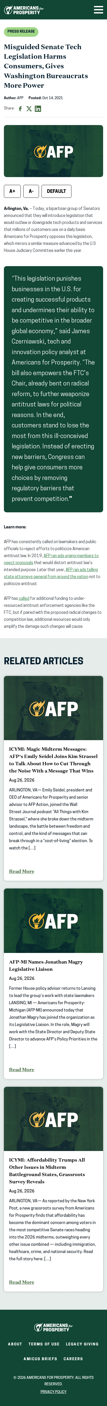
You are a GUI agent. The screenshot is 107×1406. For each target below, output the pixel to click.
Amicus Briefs (40, 1361)
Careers (73, 1361)
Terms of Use (44, 1344)
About (15, 1344)
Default (56, 192)
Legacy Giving (82, 1344)
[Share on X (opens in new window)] (29, 109)
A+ (12, 192)
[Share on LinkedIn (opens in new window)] (38, 109)
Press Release (21, 32)
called (24, 599)
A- (31, 192)
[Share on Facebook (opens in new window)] (20, 109)
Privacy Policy (53, 1392)
